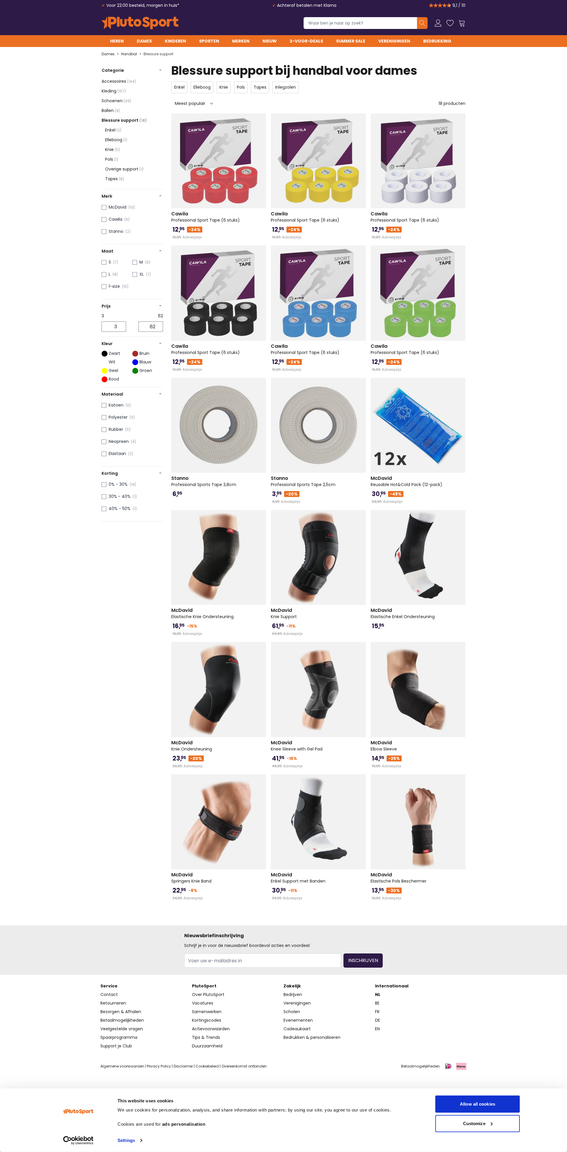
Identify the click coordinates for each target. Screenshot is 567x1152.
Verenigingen (394, 41)
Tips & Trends (206, 1037)
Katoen (116, 405)
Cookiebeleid (207, 1066)
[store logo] (140, 23)
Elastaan (117, 453)
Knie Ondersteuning (191, 746)
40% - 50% (120, 508)
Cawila (115, 219)
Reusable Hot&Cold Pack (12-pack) (406, 481)
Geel (113, 370)
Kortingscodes (206, 1020)
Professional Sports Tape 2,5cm (303, 481)
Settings (126, 1140)
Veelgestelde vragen (121, 1029)
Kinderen (175, 41)
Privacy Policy (159, 1066)
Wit (112, 362)
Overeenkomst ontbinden (244, 1066)
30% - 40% (120, 496)
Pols (111, 159)
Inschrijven (363, 960)
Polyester (118, 417)
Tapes (114, 179)
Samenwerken (206, 1012)
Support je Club (116, 1046)
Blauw (145, 362)
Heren (117, 41)
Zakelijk (292, 986)
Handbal (129, 54)
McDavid (117, 207)
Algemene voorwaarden (122, 1066)
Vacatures (202, 1003)
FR (377, 1012)
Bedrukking (437, 41)
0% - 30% (118, 484)
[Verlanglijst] (450, 23)
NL (377, 994)
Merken (241, 41)
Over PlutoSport (208, 994)
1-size (114, 286)
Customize (474, 1123)
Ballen (111, 110)
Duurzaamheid (207, 1046)
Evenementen (298, 1020)
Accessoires (119, 81)
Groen (145, 370)
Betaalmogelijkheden (122, 1020)
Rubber (116, 429)
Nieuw (270, 41)
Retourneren (113, 1003)
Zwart (114, 353)
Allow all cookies (477, 1103)
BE (377, 1003)
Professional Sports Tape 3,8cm (203, 481)
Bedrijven (293, 994)
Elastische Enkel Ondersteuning (403, 613)
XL (141, 274)
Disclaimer (183, 1066)
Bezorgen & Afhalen (120, 1012)
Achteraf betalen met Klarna (306, 5)
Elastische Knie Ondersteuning (202, 613)
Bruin (144, 353)
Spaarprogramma (118, 1037)
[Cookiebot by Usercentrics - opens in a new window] (78, 1140)
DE (377, 1020)
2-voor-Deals (306, 41)
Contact (109, 994)
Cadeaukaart (297, 1029)
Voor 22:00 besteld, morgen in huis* (142, 5)
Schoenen (116, 101)
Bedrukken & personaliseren (312, 1037)
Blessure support (158, 54)
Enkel (113, 130)
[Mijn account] (438, 23)
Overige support (124, 169)
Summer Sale (350, 41)
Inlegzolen (285, 87)
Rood (114, 379)
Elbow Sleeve (384, 746)
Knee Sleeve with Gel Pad (296, 746)
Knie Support (284, 613)
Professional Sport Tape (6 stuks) (205, 217)
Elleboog (116, 140)
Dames (144, 41)
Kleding (114, 91)
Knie (112, 149)
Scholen (292, 1012)
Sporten (209, 41)
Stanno (116, 231)
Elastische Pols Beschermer (398, 878)
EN (377, 1029)
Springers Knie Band (191, 878)
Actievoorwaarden (211, 1029)
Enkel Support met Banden (298, 878)
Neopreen (119, 441)
